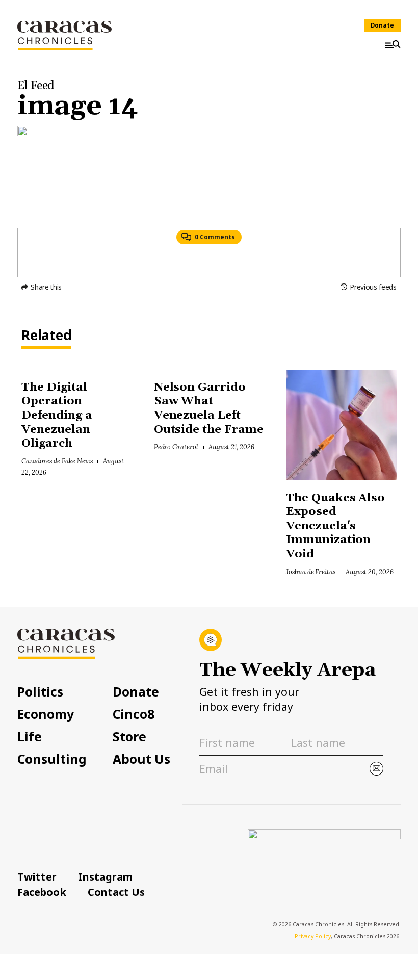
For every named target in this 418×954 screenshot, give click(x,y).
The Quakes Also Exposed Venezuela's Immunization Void (335, 526)
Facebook (41, 892)
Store (129, 737)
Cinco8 (133, 714)
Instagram (105, 876)
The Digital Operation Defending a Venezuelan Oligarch (56, 415)
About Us (141, 759)
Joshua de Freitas (310, 572)
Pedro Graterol (176, 447)
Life (29, 737)
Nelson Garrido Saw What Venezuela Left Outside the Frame (209, 408)
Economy (45, 714)
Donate (382, 25)
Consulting (52, 759)
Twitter (37, 876)
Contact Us (116, 892)
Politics (40, 692)
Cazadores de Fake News (56, 461)
